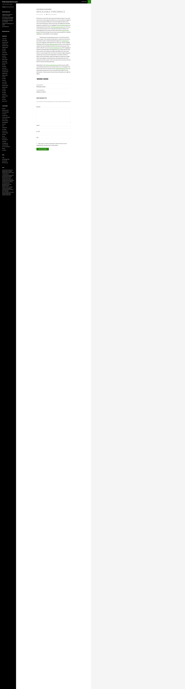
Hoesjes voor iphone (41, 91)
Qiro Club (4, 134)
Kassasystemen (5, 122)
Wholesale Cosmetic (41, 85)
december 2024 (5, 42)
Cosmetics (40, 78)
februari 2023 (4, 59)
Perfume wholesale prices (57, 27)
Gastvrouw (7, 180)
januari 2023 (4, 61)
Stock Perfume (40, 9)
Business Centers (8, 172)
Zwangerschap (8, 193)
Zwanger (3, 193)
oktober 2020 (4, 87)
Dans (3, 176)
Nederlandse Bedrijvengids (10, 2)
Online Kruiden (5, 132)
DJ (8, 176)
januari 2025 (4, 40)
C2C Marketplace (5, 112)
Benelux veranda (5, 110)
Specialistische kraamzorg (6, 184)
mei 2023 (4, 56)
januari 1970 (4, 101)
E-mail (38, 131)
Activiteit (3, 170)
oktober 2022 (4, 63)
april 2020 (4, 94)
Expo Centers (8, 179)
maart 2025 (4, 38)
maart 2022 (4, 68)
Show (6, 183)
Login (3, 157)
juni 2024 (4, 49)
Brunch (3, 172)
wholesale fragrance (64, 25)
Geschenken (12, 180)
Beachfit (3, 108)
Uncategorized (47, 9)
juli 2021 (3, 76)
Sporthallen (4, 185)
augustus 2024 (5, 47)
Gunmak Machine (5, 26)
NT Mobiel (4, 129)
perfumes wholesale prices (52, 65)
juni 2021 (4, 78)
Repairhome (4, 138)
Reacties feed (4, 160)
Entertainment (8, 177)
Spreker (7, 185)
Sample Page (84, 1)
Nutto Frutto (4, 131)
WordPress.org (5, 162)
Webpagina (6, 190)
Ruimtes (11, 181)
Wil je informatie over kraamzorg (8, 192)
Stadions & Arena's (5, 186)
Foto (12, 179)
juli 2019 (3, 97)
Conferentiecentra (5, 175)
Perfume (46, 78)
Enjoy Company (5, 120)
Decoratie (6, 176)
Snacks (8, 183)
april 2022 (4, 66)
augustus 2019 (5, 95)
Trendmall (4, 141)
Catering (3, 173)
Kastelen (3, 181)
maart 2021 (4, 82)
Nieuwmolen (4, 127)
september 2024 (5, 45)
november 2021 (5, 71)
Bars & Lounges (9, 171)
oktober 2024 (4, 43)
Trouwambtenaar (9, 188)
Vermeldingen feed (5, 159)
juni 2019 (4, 99)
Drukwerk (4, 177)
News (3, 125)
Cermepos (4, 113)
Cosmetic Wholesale (6, 117)
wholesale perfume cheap (62, 68)
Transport (3, 188)
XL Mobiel (4, 150)
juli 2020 (3, 89)
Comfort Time (4, 115)
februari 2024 (4, 54)
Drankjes (10, 176)
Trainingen (11, 186)
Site (37, 137)
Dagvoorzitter (11, 175)
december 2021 (5, 69)
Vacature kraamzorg (9, 189)
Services (3, 183)
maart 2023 (4, 57)
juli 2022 (3, 64)
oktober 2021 (4, 73)
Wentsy (3, 148)
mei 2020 (4, 92)
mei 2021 (4, 80)
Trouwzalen (4, 189)
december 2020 (5, 85)
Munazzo (4, 124)
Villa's (3, 190)
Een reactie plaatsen (52, 14)
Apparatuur (11, 170)
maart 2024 (4, 52)
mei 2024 (4, 50)
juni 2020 (4, 90)
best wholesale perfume (53, 44)
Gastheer (3, 180)
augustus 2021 (5, 75)
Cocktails (7, 173)
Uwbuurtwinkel (5, 144)
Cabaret (12, 172)
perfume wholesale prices (55, 47)
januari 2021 (4, 83)
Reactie (38, 106)
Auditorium (4, 171)
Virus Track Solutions (6, 146)
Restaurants (7, 181)
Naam (38, 125)
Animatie (7, 170)
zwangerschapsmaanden (6, 194)
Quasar (3, 136)
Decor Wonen (5, 118)
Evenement (4, 179)
